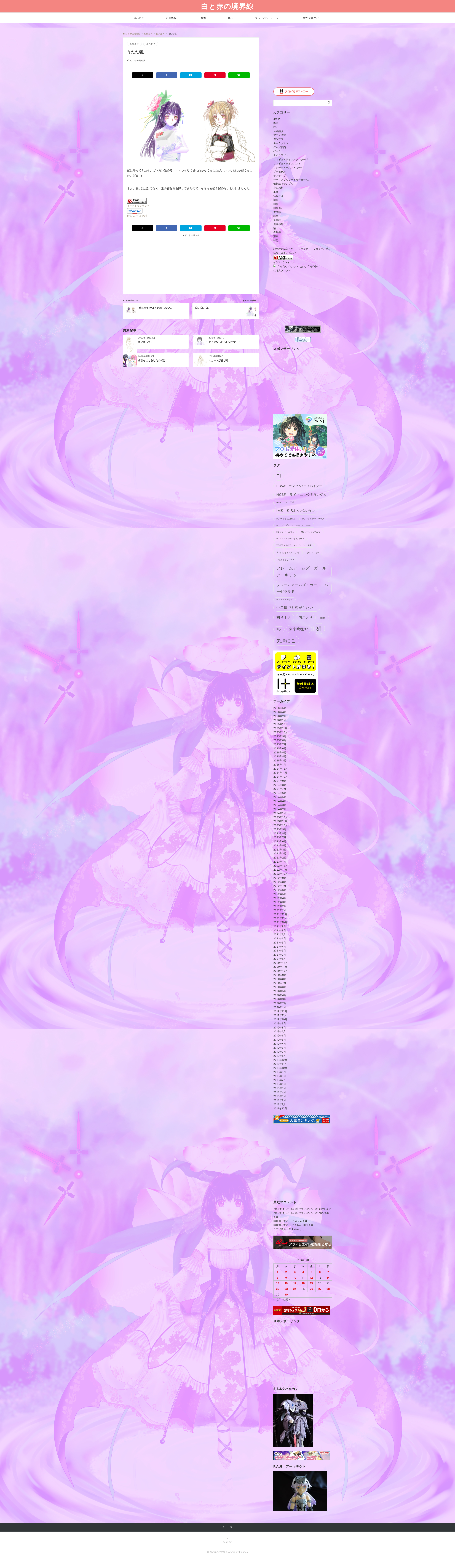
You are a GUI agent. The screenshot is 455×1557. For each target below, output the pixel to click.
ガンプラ (278, 139)
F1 (278, 476)
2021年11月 (280, 918)
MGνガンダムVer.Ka (285, 519)
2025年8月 (279, 740)
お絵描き (134, 43)
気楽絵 (277, 220)
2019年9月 (279, 1023)
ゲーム (277, 151)
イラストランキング (138, 205)
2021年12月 (280, 914)
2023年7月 (279, 837)
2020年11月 (280, 966)
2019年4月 (279, 1043)
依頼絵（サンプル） (284, 183)
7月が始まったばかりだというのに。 (294, 1208)
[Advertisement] (162, 262)
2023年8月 (279, 833)
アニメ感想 (279, 135)
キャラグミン (280, 143)
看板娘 (277, 232)
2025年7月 (279, 744)
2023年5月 (279, 845)
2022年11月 (280, 869)
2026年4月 (279, 711)
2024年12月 (280, 768)
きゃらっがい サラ (288, 552)
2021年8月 (279, 930)
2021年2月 (279, 954)
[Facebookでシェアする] (167, 75)
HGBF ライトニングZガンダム (301, 495)
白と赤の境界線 (227, 6)
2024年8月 (279, 784)
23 (286, 1288)
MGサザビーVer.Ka (285, 532)
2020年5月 (279, 991)
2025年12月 (280, 724)
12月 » (286, 1299)
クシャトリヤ (313, 553)
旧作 (275, 203)
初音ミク (283, 617)
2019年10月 (280, 1019)
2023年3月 (279, 853)
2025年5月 (279, 752)
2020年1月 (279, 1007)
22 (277, 1288)
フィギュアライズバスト (287, 163)
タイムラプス (280, 155)
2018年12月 (280, 1059)
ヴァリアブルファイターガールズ (292, 179)
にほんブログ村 (137, 216)
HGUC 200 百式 (285, 502)
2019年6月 (279, 1035)
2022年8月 (279, 881)
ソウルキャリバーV (285, 560)
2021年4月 (279, 946)
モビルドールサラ (284, 599)
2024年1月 (279, 813)
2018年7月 (279, 1079)
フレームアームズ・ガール (288, 167)
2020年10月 (280, 970)
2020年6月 (279, 986)
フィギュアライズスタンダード (290, 159)
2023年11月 (280, 821)
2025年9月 (279, 736)
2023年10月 (280, 825)
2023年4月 (279, 849)
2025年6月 (279, 748)
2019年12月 (280, 1011)
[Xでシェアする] (142, 75)
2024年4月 (279, 801)
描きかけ (150, 43)
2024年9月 (279, 780)
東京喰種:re (299, 629)
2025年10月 (280, 732)
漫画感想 (278, 224)
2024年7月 (279, 788)
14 (328, 1277)
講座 (275, 236)
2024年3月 (279, 804)
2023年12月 (280, 817)
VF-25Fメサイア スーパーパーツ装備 (294, 545)
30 (286, 1294)
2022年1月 (279, 910)
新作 (275, 199)
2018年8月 (279, 1076)
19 (311, 1283)
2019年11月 (280, 1015)
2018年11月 (280, 1063)
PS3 (275, 127)
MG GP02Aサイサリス (313, 519)
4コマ (276, 118)
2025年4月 (279, 756)
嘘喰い (323, 618)
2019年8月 (279, 1027)
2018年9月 (279, 1071)
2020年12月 (280, 962)
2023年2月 (279, 857)
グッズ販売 (279, 147)
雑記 (275, 240)
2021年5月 (279, 942)
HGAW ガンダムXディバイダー (299, 486)
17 (294, 1283)
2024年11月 (280, 772)
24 (294, 1288)
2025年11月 (280, 728)
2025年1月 (279, 764)
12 (311, 1277)
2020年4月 (279, 995)
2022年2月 (279, 906)
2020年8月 (279, 978)
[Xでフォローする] (224, 1527)
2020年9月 (279, 974)
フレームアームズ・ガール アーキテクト (303, 571)
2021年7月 (279, 934)
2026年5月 (279, 707)
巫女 (279, 629)
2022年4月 (279, 898)
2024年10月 (280, 776)
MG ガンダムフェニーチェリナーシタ (294, 525)
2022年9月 (279, 877)
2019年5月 (279, 1039)
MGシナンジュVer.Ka (310, 532)
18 (303, 1283)
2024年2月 (279, 809)
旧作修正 (278, 207)
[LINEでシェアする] (239, 75)
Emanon (243, 1552)
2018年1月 (279, 1104)
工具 (275, 191)
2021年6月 (279, 938)
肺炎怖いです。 (282, 1221)
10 (294, 1277)
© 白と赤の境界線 (216, 1552)
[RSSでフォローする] (231, 1527)
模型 (275, 215)
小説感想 (278, 187)
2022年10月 (280, 873)
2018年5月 (279, 1088)
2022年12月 (280, 865)
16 (286, 1283)
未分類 (277, 212)
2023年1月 (279, 861)
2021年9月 (279, 926)
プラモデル (279, 171)
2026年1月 (279, 720)
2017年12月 (280, 1108)
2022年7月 (279, 885)
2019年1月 (279, 1055)
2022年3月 (279, 901)
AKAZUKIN (324, 1212)
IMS (275, 122)
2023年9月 (279, 829)
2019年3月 (279, 1047)
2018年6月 (279, 1084)
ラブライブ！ (280, 175)
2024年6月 (279, 792)
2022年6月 (279, 889)
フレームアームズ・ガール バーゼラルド (302, 588)
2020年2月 (279, 1003)
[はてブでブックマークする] (191, 75)
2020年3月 (279, 999)
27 (319, 1288)
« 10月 (277, 1299)
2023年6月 (279, 841)
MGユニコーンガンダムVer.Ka (290, 539)
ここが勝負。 (280, 1229)
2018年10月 (280, 1067)
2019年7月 (279, 1031)
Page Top (227, 1542)
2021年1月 (279, 958)
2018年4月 (279, 1092)
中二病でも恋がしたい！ (296, 607)
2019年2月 (279, 1051)
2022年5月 (279, 893)
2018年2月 (279, 1100)
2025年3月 (279, 760)
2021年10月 (280, 922)
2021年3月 (279, 950)
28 (328, 1288)
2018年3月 (279, 1096)
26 (311, 1288)
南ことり (306, 617)
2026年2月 (279, 716)
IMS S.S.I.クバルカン (295, 510)
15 (277, 1283)
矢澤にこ (286, 640)
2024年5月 (279, 796)
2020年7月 (279, 982)
